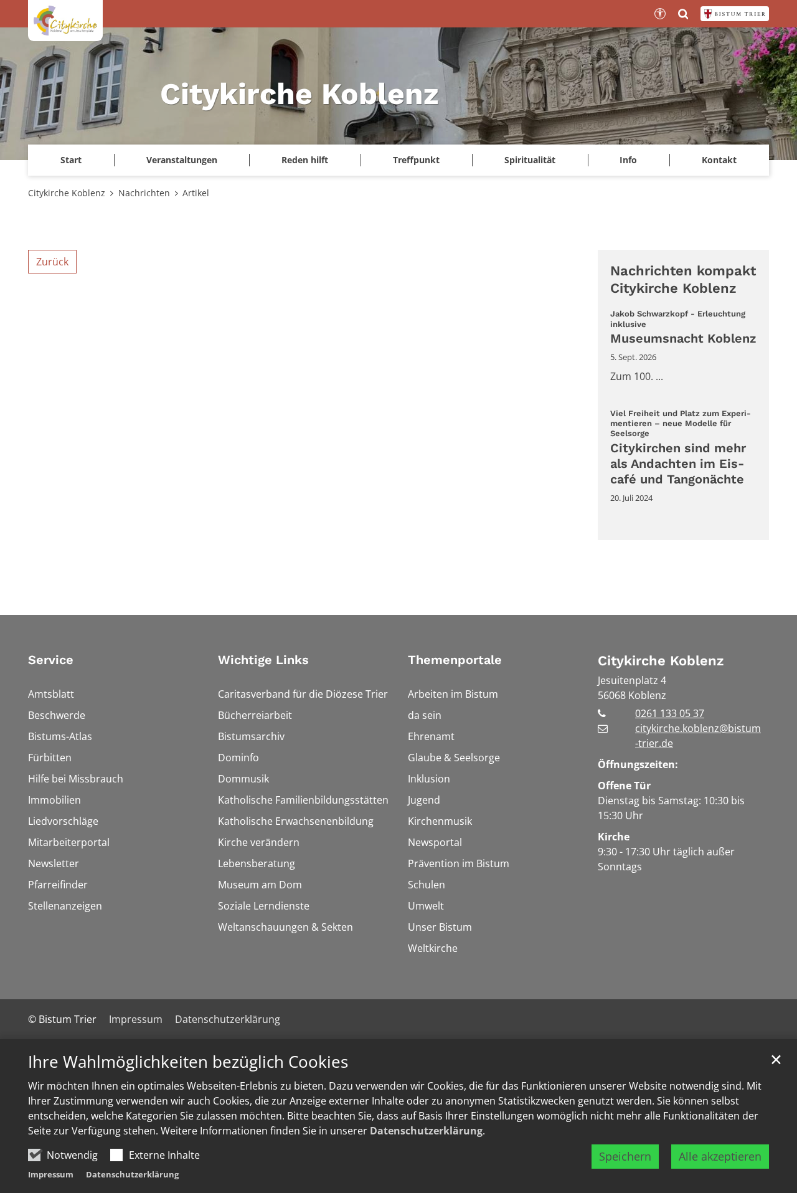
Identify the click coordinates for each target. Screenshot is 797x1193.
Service (50, 659)
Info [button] (628, 160)
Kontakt (719, 160)
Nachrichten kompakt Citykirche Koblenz (683, 279)
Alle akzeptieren (720, 1156)
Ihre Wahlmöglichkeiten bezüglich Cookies (188, 1062)
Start (71, 160)
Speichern (625, 1156)
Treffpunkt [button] (416, 160)
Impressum (50, 1174)
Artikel (195, 193)
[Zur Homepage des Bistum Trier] (734, 13)
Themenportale (455, 659)
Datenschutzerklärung (426, 1131)
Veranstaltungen (181, 160)
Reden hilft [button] (304, 160)
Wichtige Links (263, 659)
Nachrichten (144, 193)
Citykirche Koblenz (66, 193)
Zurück (52, 262)
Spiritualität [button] (529, 160)
